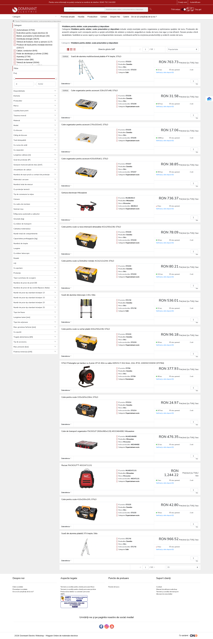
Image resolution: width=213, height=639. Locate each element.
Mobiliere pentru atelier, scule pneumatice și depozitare (41, 21)
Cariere (126, 16)
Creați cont (182, 2)
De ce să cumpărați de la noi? (23, 592)
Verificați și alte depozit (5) (165, 72)
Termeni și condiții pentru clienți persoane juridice (78, 589)
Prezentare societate (20, 589)
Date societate (18, 587)
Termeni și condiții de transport (167, 592)
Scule (18, 21)
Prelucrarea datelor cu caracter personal (75, 592)
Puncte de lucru (113, 587)
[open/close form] (209, 98)
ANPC (63, 594)
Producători (92, 16)
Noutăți (81, 16)
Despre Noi (115, 16)
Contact (103, 16)
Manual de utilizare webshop (166, 589)
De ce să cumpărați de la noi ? (144, 16)
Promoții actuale (68, 16)
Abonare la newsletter (164, 594)
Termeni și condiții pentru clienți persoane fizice (77, 587)
